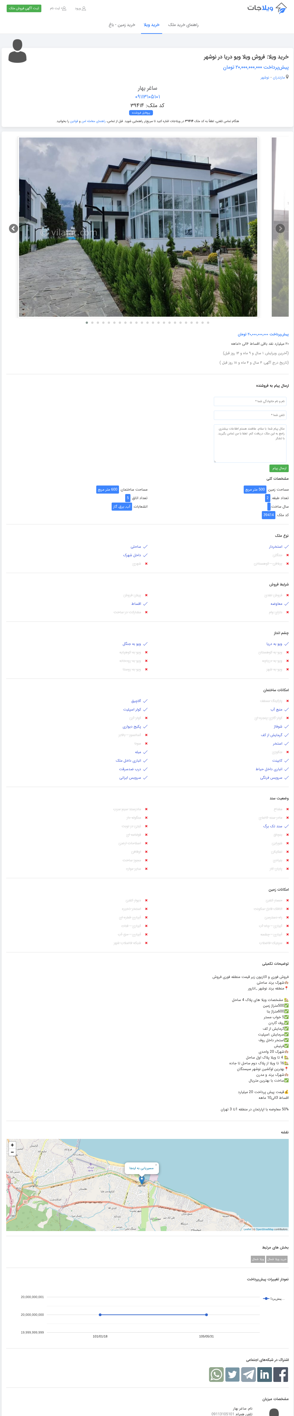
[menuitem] (80, 8)
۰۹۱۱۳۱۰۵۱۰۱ (147, 97)
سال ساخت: (280, 506)
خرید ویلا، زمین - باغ (271, 8)
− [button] (12, 1152)
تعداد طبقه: (280, 498)
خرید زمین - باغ (122, 25)
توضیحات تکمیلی (275, 964)
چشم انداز (281, 633)
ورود (78, 8)
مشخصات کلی (277, 479)
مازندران (279, 77)
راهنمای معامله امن (93, 121)
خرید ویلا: (278, 57)
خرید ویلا (151, 25)
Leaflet (247, 1229)
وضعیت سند (279, 798)
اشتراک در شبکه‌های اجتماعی (267, 1360)
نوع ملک (282, 536)
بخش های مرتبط (275, 1247)
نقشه (285, 1132)
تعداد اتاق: (139, 498)
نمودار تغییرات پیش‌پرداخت (268, 1279)
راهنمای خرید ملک (183, 25)
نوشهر (265, 77)
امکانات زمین (279, 889)
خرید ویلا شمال (276, 1259)
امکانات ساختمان (276, 690)
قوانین (74, 121)
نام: (250, 1408)
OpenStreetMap (265, 1229)
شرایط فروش (279, 584)
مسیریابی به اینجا (141, 1168)
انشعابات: (140, 506)
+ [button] (12, 1145)
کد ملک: (283, 515)
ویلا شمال (258, 1259)
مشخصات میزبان (275, 1399)
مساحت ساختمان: (133, 489)
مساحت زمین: (278, 489)
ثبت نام (55, 8)
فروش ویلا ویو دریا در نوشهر (246, 57)
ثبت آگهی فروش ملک (24, 8)
